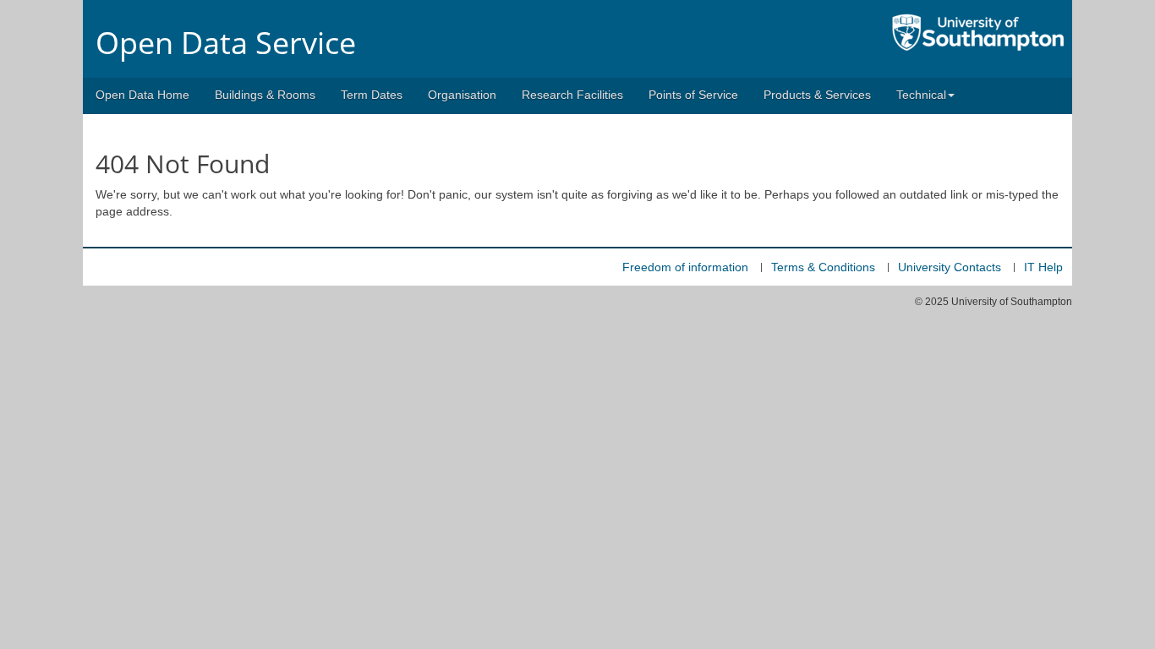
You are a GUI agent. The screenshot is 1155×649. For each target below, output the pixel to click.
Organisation (462, 94)
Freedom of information (685, 267)
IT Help (1043, 267)
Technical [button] (921, 94)
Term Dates (371, 94)
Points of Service (693, 94)
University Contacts (949, 267)
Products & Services (817, 94)
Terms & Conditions (823, 267)
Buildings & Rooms (265, 94)
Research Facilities (572, 94)
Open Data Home (142, 94)
